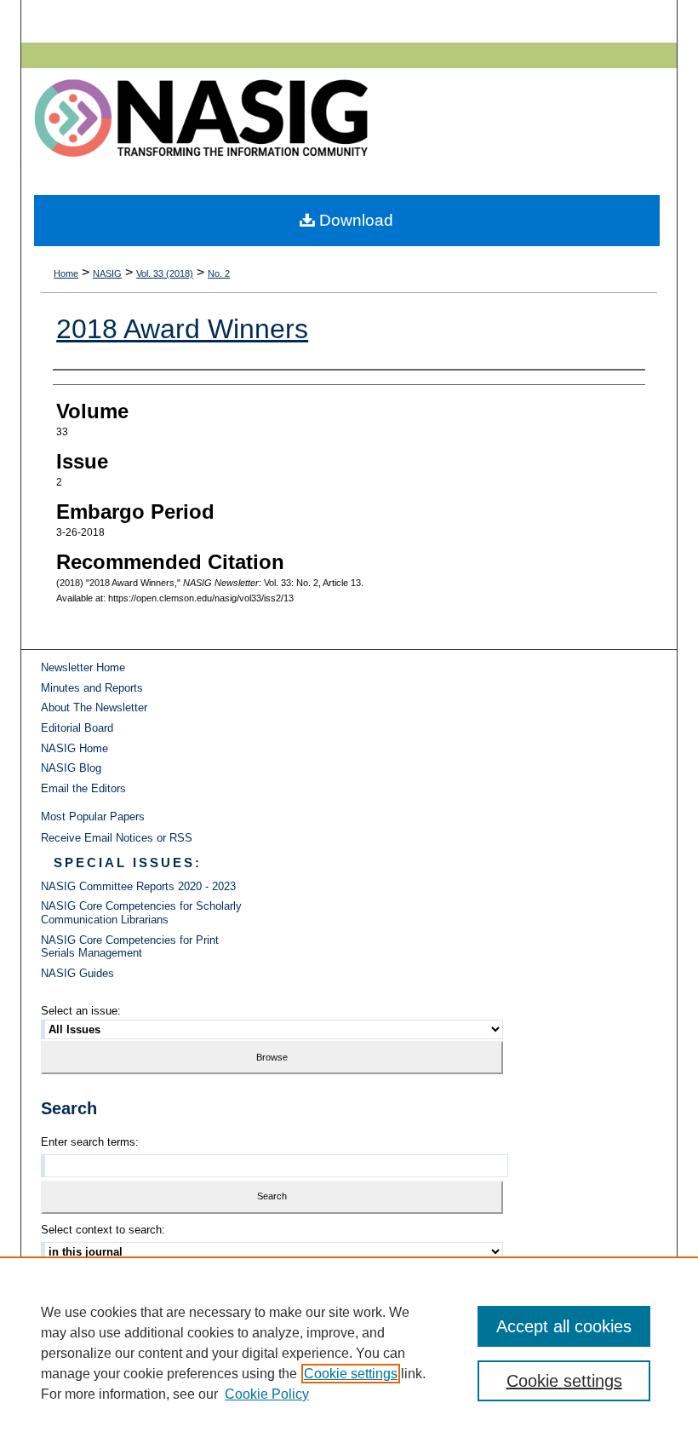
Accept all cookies (564, 1326)
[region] (349, 1352)
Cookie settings (351, 1373)
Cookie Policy (267, 1394)
